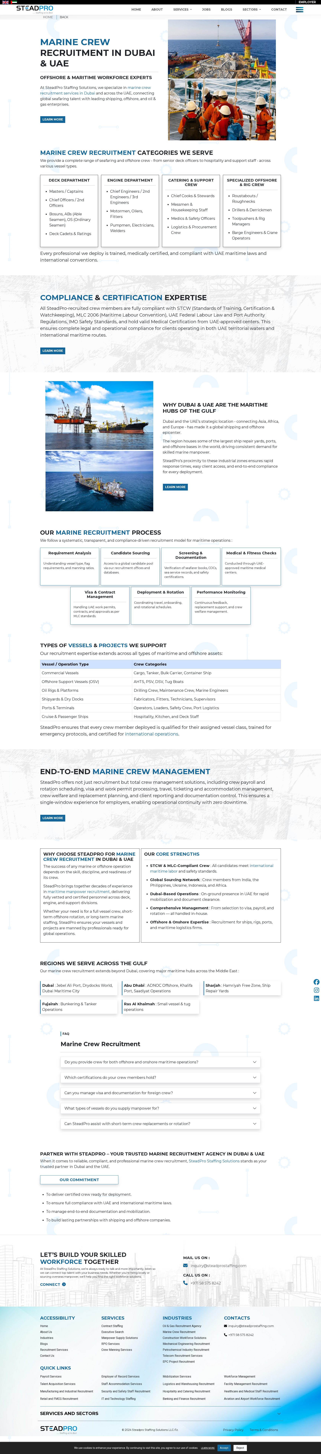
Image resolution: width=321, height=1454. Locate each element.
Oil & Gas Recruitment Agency (182, 1326)
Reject (240, 1447)
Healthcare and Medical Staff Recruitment (251, 1391)
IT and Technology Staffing (118, 1399)
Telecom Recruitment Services (182, 1355)
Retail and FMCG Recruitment (59, 1399)
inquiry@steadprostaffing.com (219, 1266)
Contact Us (47, 1355)
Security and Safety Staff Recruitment (125, 1391)
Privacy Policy (233, 1430)
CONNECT (50, 1284)
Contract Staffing (112, 1326)
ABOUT (157, 9)
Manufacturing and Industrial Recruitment (66, 1391)
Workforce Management (239, 1376)
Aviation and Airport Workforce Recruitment (252, 1399)
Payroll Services (50, 1376)
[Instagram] (316, 991)
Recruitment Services (54, 1350)
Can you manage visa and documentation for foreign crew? (118, 1093)
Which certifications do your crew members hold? (110, 1077)
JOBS (206, 9)
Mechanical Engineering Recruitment (186, 1344)
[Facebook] (316, 982)
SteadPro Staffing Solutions (214, 1161)
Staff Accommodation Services (121, 1384)
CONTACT (279, 9)
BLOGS (226, 9)
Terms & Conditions (263, 1430)
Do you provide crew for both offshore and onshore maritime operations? (131, 1062)
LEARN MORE (53, 119)
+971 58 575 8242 (206, 1283)
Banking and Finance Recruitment (184, 1399)
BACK (64, 17)
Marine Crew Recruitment (179, 1332)
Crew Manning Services (116, 1350)
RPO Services (110, 1344)
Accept (224, 1447)
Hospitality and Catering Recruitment (186, 1391)
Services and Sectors (69, 1413)
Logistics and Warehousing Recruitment (188, 1384)
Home (44, 1326)
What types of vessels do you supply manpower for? (111, 1108)
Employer (307, 2)
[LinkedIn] (316, 999)
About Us (46, 1332)
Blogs (44, 1344)
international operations (151, 734)
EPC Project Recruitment (179, 1361)
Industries (46, 1338)
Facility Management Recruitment (245, 1384)
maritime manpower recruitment (79, 891)
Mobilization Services (177, 1376)
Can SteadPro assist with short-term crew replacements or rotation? (127, 1124)
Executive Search (112, 1332)
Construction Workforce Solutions (184, 1338)
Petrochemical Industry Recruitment (186, 1350)
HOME (136, 9)
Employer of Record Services (120, 1376)
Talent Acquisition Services (57, 1384)
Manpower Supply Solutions (119, 1338)
